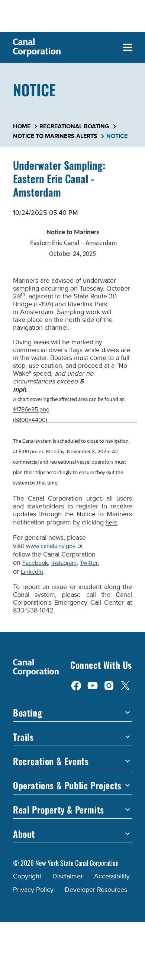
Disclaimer (67, 876)
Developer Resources (96, 890)
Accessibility (112, 876)
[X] (125, 685)
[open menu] (127, 47)
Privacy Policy (33, 890)
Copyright (27, 876)
